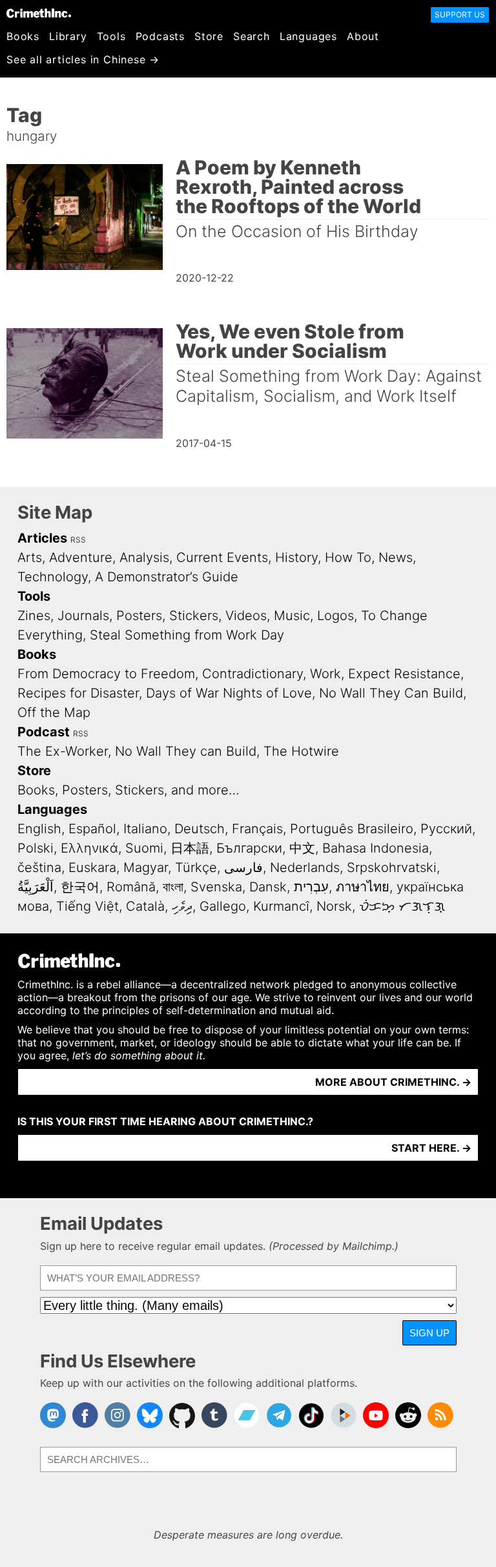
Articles (42, 538)
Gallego (223, 906)
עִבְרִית (311, 887)
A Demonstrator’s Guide (166, 577)
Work (325, 673)
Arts (29, 557)
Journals (83, 615)
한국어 (80, 887)
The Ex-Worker (62, 751)
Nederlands (305, 867)
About (363, 36)
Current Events (222, 557)
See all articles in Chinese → (83, 59)
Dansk (268, 887)
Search (251, 36)
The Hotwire (301, 751)
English (39, 828)
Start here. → (431, 1147)
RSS (78, 540)
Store (208, 36)
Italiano (145, 828)
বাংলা (173, 887)
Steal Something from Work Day (187, 635)
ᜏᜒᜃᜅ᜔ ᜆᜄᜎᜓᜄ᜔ (402, 906)
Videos (246, 615)
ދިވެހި (182, 906)
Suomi (144, 848)
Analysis (144, 557)
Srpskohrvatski (392, 867)
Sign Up (429, 1332)
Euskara (92, 867)
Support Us (460, 14)
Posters (139, 615)
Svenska (216, 887)
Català (145, 906)
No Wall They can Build (185, 751)
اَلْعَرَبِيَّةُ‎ (35, 887)
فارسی (243, 867)
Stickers (193, 615)
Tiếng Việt (87, 906)
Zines (33, 615)
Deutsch (199, 828)
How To (348, 557)
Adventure (80, 557)
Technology (52, 577)
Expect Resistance (404, 673)
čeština (39, 867)
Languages (308, 36)
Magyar (145, 867)
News (395, 557)
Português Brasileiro (351, 828)
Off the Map (53, 712)
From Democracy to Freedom (106, 673)
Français (257, 828)
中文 (302, 848)
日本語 (189, 848)
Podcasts (160, 36)
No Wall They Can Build (391, 693)
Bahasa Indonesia (375, 848)
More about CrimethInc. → (393, 1081)
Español (92, 828)
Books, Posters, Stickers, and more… (128, 790)
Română (131, 887)
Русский (446, 828)
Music (292, 615)
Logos (335, 615)
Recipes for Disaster (78, 693)
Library (68, 36)
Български (249, 848)
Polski (35, 848)
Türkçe (196, 867)
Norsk (334, 906)
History (296, 557)
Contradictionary (252, 673)
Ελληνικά (89, 848)
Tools (111, 36)
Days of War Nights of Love (229, 693)
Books (22, 36)
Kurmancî (281, 906)
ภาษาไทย (362, 887)
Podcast (43, 732)
